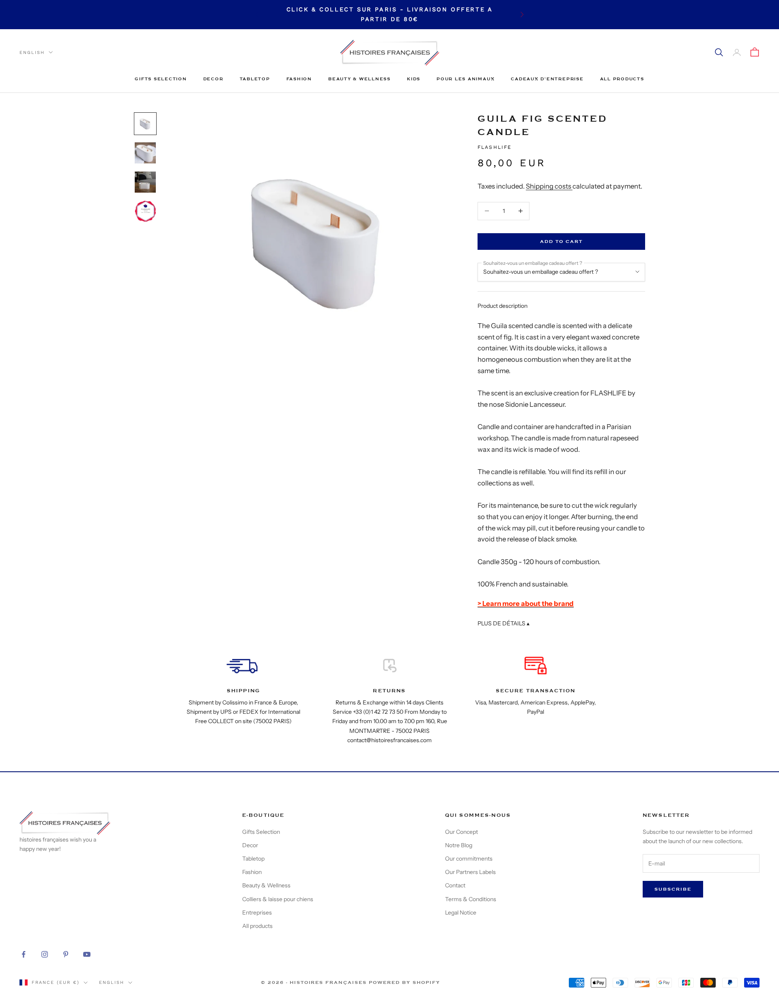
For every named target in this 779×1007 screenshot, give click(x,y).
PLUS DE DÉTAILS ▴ (503, 623)
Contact (455, 885)
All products (622, 79)
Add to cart (561, 241)
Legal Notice (460, 912)
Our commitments (469, 858)
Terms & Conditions (470, 899)
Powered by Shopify (404, 982)
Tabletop (255, 79)
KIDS (413, 79)
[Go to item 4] (145, 211)
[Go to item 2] (145, 153)
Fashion (299, 79)
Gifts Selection (161, 79)
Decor (213, 79)
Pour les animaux (466, 79)
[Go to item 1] (145, 123)
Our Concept (461, 831)
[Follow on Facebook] (23, 954)
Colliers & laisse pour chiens (277, 899)
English (32, 52)
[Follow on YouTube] (87, 954)
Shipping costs (549, 186)
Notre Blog (458, 845)
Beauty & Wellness (359, 79)
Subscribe (672, 889)
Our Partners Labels (470, 872)
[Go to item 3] (145, 182)
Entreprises (257, 912)
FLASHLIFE (495, 147)
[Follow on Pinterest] (66, 954)
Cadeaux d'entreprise (547, 79)
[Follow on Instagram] (45, 954)
